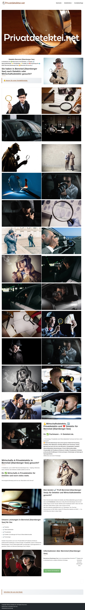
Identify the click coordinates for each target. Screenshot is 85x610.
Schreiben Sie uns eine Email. (13, 592)
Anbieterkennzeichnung (7, 608)
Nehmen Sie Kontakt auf (53, 570)
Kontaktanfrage (78, 3)
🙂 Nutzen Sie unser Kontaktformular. (16, 80)
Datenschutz (5, 606)
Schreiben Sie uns (12, 606)
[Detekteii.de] (13, 3)
